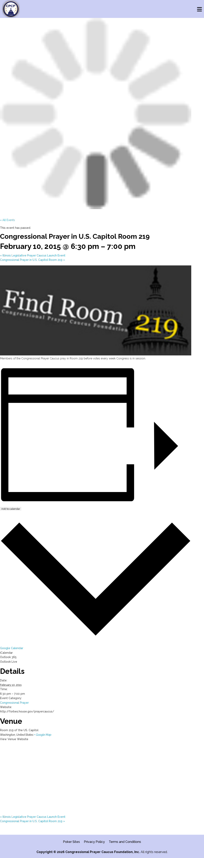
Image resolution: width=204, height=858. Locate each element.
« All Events (7, 220)
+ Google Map (42, 734)
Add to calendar (10, 508)
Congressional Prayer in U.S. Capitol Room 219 (32, 259)
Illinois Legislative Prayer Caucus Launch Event (32, 255)
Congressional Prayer (14, 702)
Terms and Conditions (125, 842)
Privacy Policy (94, 842)
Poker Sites (71, 842)
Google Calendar (11, 648)
